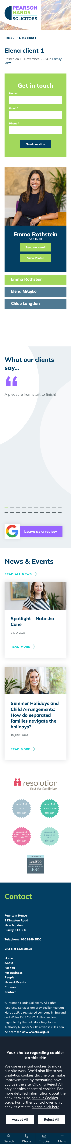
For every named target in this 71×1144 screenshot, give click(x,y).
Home (8, 37)
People (9, 977)
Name (13, 93)
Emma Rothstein (35, 234)
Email (12, 108)
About (9, 963)
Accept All (20, 1119)
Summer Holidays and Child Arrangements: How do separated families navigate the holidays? (35, 715)
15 (30, 512)
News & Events (15, 982)
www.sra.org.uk (37, 1032)
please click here (45, 1107)
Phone (13, 123)
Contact (10, 992)
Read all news (18, 574)
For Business (14, 972)
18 (48, 512)
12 (12, 512)
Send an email (35, 247)
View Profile (35, 258)
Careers (10, 987)
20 (60, 512)
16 (36, 512)
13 (18, 512)
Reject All (51, 1119)
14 (24, 512)
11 (6, 512)
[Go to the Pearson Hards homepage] (35, 13)
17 (42, 512)
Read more (20, 647)
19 (54, 512)
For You (10, 968)
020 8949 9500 (31, 939)
